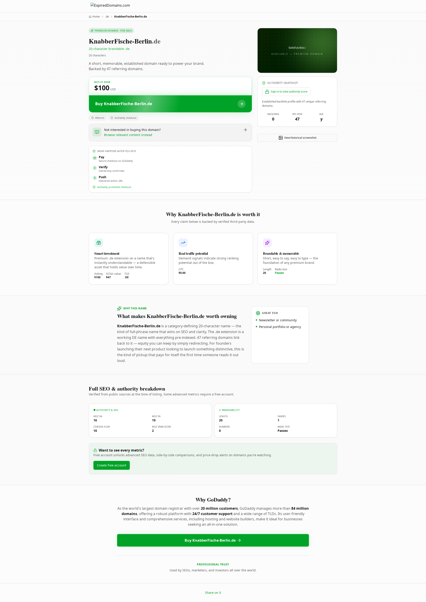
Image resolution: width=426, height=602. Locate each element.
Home (96, 16)
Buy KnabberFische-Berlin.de (210, 540)
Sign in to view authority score (289, 91)
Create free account (111, 465)
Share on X (213, 592)
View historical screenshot (300, 138)
